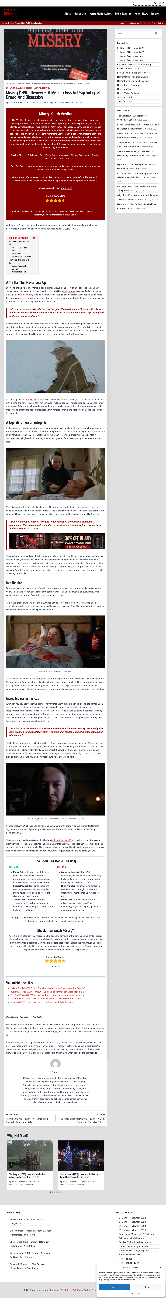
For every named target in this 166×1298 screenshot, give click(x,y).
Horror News (141, 13)
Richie (11, 102)
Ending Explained (123, 13)
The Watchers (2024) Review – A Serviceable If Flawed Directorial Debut (46, 998)
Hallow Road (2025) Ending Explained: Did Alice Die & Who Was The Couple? (48, 988)
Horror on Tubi (124, 89)
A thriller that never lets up (19, 243)
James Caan (26, 294)
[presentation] (30, 1155)
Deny (147, 1287)
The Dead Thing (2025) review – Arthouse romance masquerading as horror (48, 995)
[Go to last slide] (11, 1165)
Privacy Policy (128, 1293)
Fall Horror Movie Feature (129, 68)
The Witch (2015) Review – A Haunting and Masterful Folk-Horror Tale (27, 1118)
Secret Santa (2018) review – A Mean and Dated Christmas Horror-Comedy (80, 1176)
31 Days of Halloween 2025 (130, 60)
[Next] (100, 1165)
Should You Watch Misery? (19, 267)
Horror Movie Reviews (101, 13)
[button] (161, 1267)
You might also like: (19, 272)
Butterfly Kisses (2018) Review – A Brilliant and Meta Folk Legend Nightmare (48, 991)
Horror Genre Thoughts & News (132, 77)
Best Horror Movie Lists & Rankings (134, 64)
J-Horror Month (124, 97)
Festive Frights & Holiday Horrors (133, 72)
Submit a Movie (135, 23)
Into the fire (16, 253)
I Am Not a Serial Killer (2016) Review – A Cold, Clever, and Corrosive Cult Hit (82, 1118)
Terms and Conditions (60, 1290)
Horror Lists (80, 13)
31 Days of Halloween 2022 (18, 88)
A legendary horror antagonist (19, 249)
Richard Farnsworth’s (61, 840)
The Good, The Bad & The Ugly (19, 261)
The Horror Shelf (125, 101)
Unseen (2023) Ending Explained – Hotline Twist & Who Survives (42, 1002)
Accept (115, 1287)
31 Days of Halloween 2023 (130, 52)
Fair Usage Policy (81, 1290)
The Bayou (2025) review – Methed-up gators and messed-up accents (27, 1176)
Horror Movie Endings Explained (133, 81)
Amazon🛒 (66, 188)
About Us (123, 23)
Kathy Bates (69, 291)
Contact (137, 1293)
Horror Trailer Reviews (128, 93)
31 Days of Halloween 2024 (130, 56)
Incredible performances (21, 256)
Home (68, 13)
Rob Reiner (31, 399)
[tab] (50, 1192)
